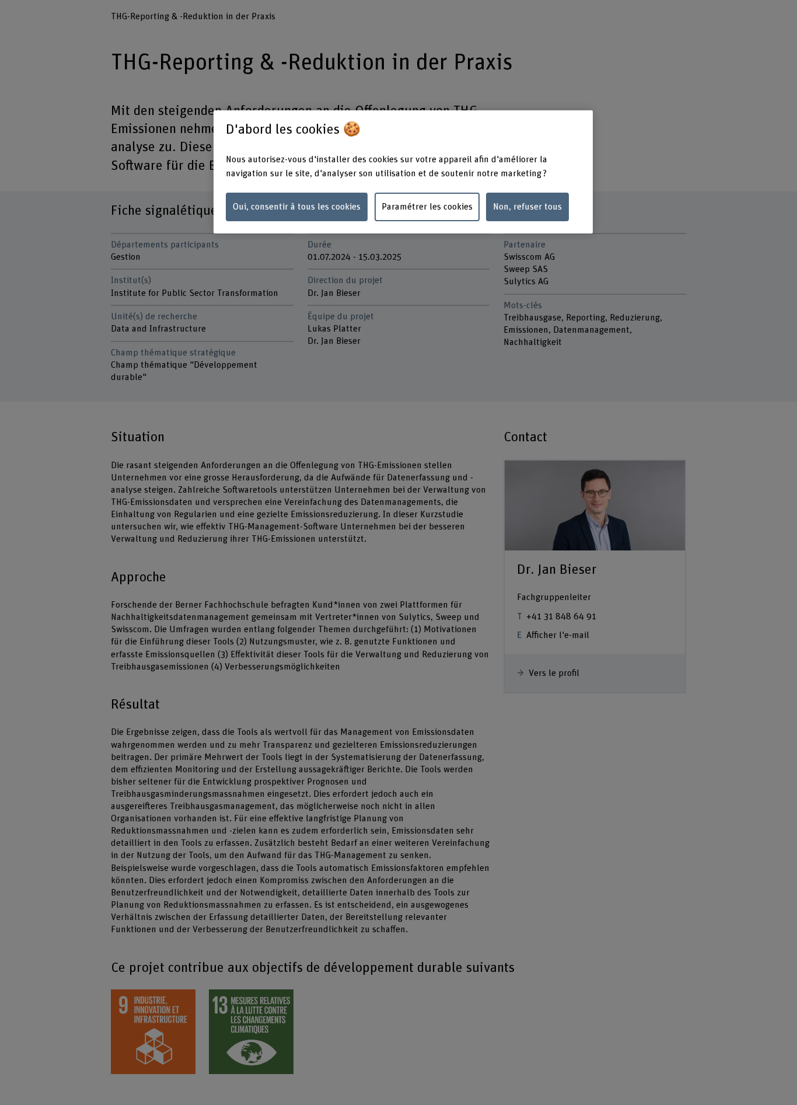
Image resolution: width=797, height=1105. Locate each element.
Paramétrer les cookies (427, 206)
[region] (403, 171)
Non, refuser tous (527, 206)
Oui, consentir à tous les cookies (297, 206)
